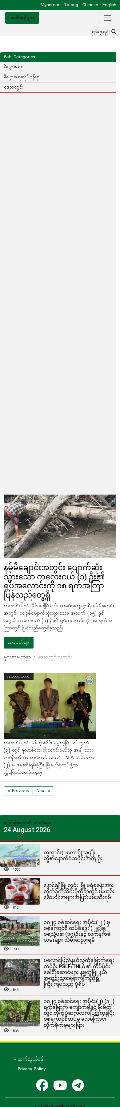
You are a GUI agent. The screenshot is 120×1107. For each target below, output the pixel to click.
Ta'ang (71, 5)
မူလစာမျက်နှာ (17, 657)
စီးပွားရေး (13, 67)
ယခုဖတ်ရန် (19, 642)
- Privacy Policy (30, 1069)
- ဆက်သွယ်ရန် (28, 1059)
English (109, 5)
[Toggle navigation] (107, 18)
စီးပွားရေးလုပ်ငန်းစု (21, 77)
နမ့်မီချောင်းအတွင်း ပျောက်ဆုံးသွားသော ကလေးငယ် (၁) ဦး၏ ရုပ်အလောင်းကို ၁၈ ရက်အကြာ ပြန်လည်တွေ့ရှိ (54, 581)
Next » (43, 790)
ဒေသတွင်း (13, 87)
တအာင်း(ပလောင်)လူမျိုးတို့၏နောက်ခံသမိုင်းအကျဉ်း (73, 855)
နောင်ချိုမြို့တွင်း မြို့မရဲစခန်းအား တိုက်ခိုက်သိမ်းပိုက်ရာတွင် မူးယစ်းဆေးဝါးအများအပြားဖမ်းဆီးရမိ (79, 891)
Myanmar (50, 5)
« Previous (18, 790)
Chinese (90, 5)
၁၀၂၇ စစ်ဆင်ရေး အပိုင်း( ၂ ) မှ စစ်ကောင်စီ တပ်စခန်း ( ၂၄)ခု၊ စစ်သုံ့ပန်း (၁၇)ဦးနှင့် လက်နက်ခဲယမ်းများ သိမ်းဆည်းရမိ (77, 931)
